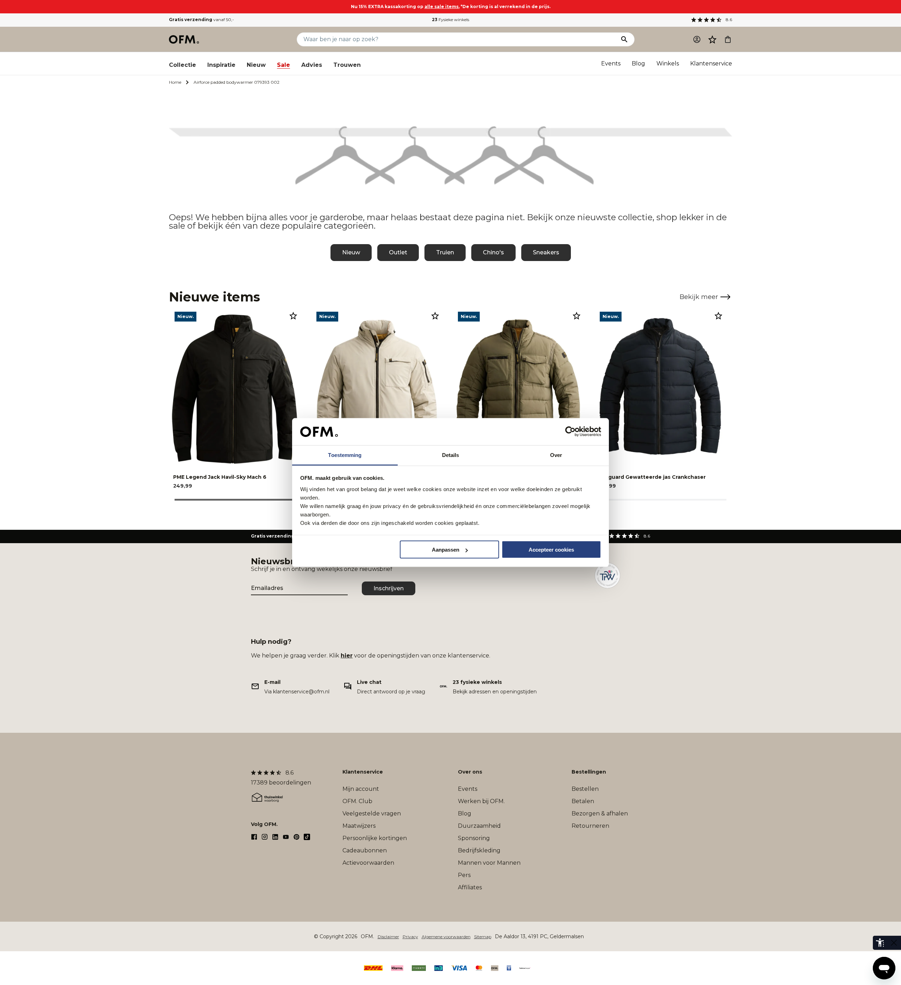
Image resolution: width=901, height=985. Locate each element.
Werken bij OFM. (481, 801)
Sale (283, 65)
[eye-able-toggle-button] (894, 943)
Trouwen (347, 65)
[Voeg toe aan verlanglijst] (293, 315)
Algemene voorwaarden (446, 936)
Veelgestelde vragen (371, 813)
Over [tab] (556, 455)
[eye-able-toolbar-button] (880, 943)
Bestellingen (589, 772)
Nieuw (256, 65)
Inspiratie (221, 65)
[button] (712, 39)
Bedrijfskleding (479, 850)
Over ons (470, 772)
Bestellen (585, 789)
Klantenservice (711, 63)
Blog (638, 63)
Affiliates (470, 887)
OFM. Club (357, 801)
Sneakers (546, 252)
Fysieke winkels (450, 19)
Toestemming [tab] (344, 455)
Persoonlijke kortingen (374, 838)
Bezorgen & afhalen (600, 813)
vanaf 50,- (201, 19)
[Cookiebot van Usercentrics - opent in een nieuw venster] (570, 431)
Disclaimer (388, 936)
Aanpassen (445, 550)
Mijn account (360, 789)
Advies (311, 65)
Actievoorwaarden (368, 862)
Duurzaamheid (479, 825)
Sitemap (482, 936)
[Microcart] (728, 39)
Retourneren (590, 825)
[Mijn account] (697, 39)
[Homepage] (184, 39)
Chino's (493, 252)
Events (610, 63)
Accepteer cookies (551, 550)
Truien (445, 252)
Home (175, 82)
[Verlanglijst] (712, 39)
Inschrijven (388, 588)
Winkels (667, 63)
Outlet (398, 252)
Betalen (583, 801)
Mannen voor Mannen (489, 862)
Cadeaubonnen (364, 850)
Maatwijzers (359, 825)
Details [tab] (450, 455)
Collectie (182, 65)
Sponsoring (474, 838)
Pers (464, 875)
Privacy (410, 936)
